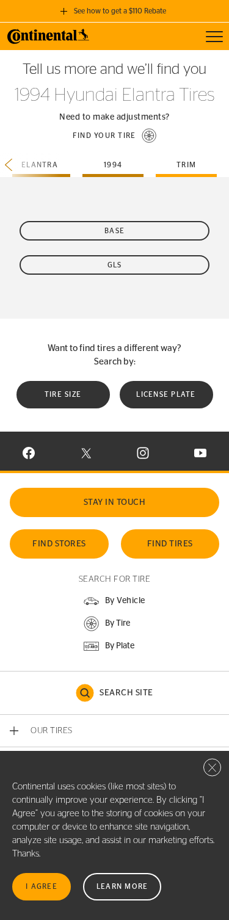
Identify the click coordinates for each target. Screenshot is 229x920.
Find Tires (170, 544)
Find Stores (59, 544)
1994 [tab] (113, 164)
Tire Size (63, 394)
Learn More (122, 886)
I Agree (41, 886)
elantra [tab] (39, 164)
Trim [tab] (186, 164)
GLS (114, 265)
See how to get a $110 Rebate (120, 11)
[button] (115, 135)
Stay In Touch (115, 502)
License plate (165, 394)
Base (114, 230)
